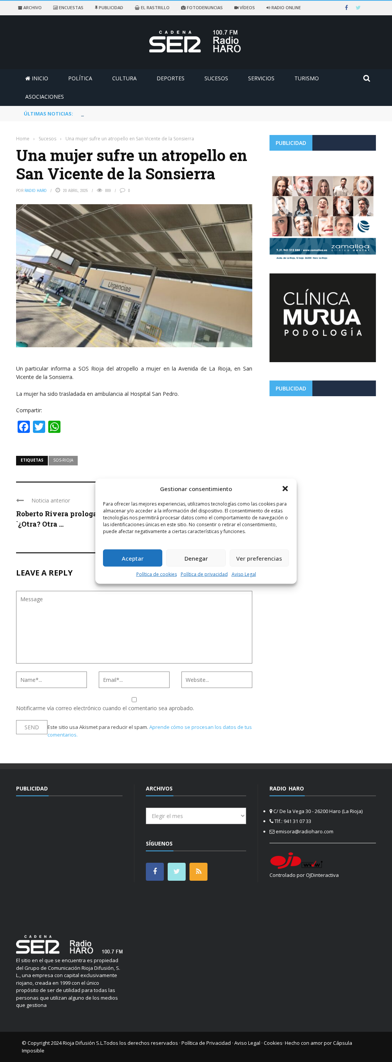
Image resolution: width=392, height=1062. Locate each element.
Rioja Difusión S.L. (83, 1042)
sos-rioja (63, 460)
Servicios (261, 78)
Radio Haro (35, 190)
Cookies (273, 1042)
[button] (285, 488)
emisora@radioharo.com (304, 831)
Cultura (124, 78)
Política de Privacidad (206, 1042)
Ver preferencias (259, 558)
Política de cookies (156, 574)
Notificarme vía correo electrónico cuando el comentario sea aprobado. (105, 708)
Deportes (171, 78)
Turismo (306, 78)
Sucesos (216, 78)
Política (80, 78)
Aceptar (133, 558)
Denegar (196, 558)
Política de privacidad (204, 574)
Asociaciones (44, 96)
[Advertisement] (323, 455)
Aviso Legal (244, 574)
